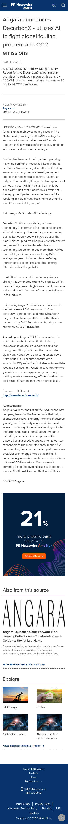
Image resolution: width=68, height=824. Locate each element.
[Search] (63, 5)
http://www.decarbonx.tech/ (20, 395)
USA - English (11, 62)
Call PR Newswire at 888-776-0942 (34, 791)
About (34, 777)
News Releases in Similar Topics (22, 746)
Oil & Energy (10, 707)
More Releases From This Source (22, 664)
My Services (32, 781)
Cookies (34, 813)
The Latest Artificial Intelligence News (47, 736)
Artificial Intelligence (14, 734)
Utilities (41, 707)
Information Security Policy (22, 808)
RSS (58, 808)
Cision (40, 818)
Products (33, 773)
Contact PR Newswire (33, 769)
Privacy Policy (42, 804)
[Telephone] (54, 5)
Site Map (46, 808)
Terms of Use (23, 804)
